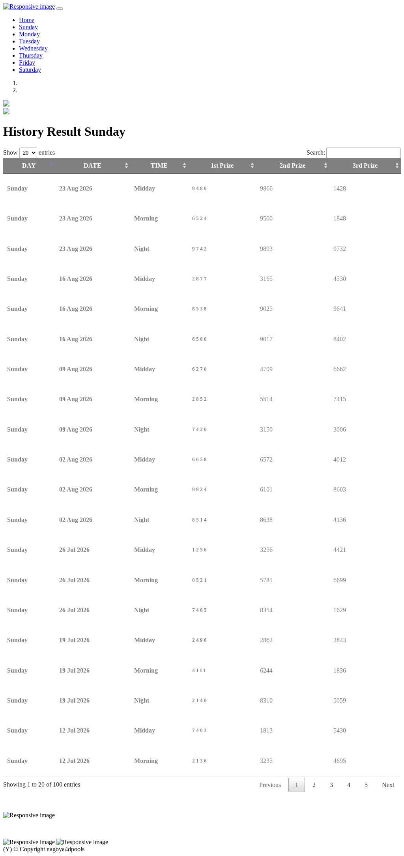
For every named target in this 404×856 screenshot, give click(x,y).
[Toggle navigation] (59, 8)
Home (26, 20)
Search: (316, 152)
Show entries (29, 152)
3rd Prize (365, 165)
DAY (29, 165)
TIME (159, 165)
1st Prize (222, 165)
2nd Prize (292, 165)
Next (388, 784)
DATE (92, 165)
